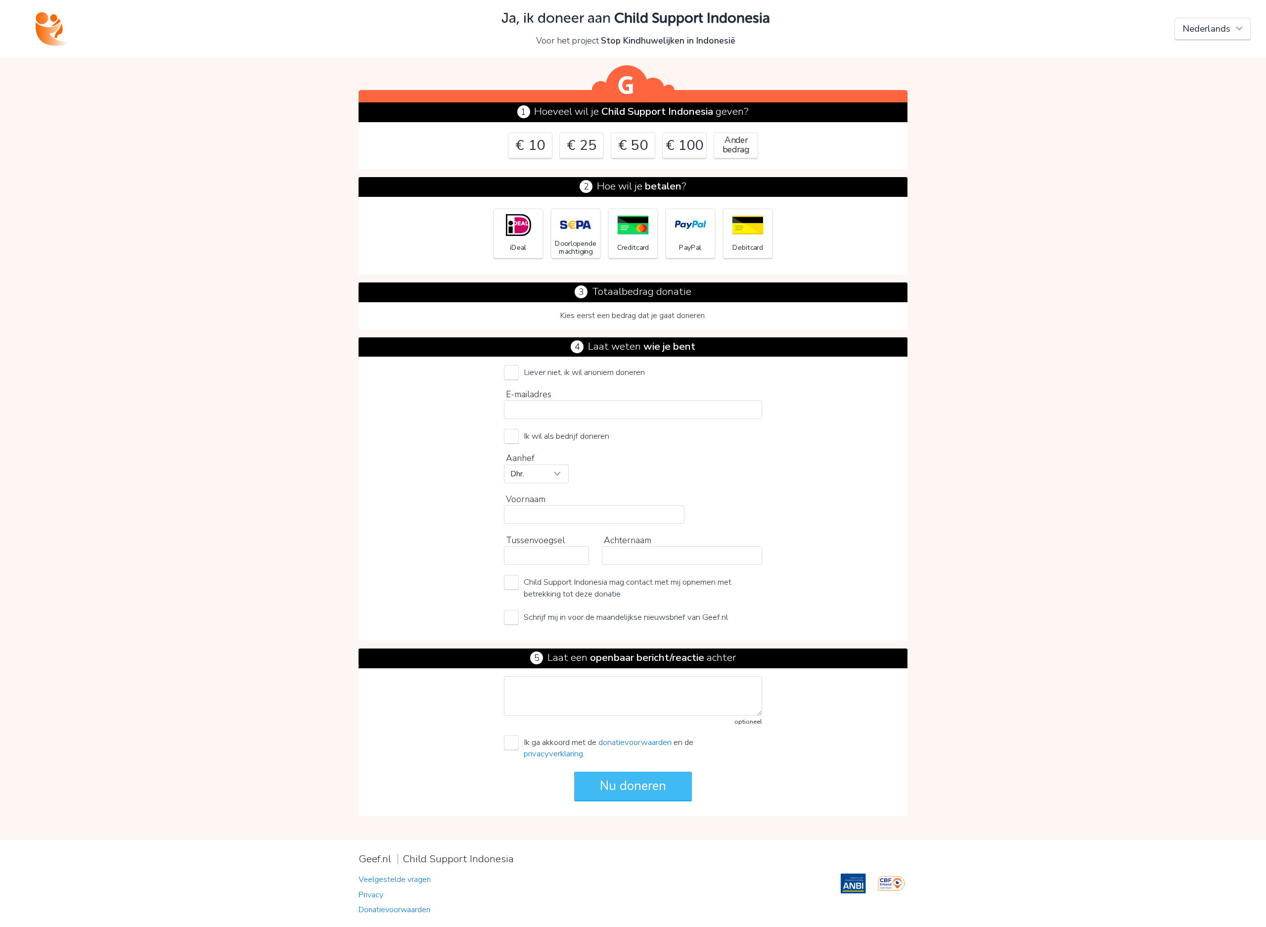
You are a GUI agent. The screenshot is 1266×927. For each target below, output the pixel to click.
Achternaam (627, 540)
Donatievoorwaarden (394, 909)
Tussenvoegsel (535, 540)
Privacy (371, 894)
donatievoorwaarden (635, 742)
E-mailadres (528, 394)
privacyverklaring (553, 753)
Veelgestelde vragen (395, 879)
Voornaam (525, 499)
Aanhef (520, 458)
